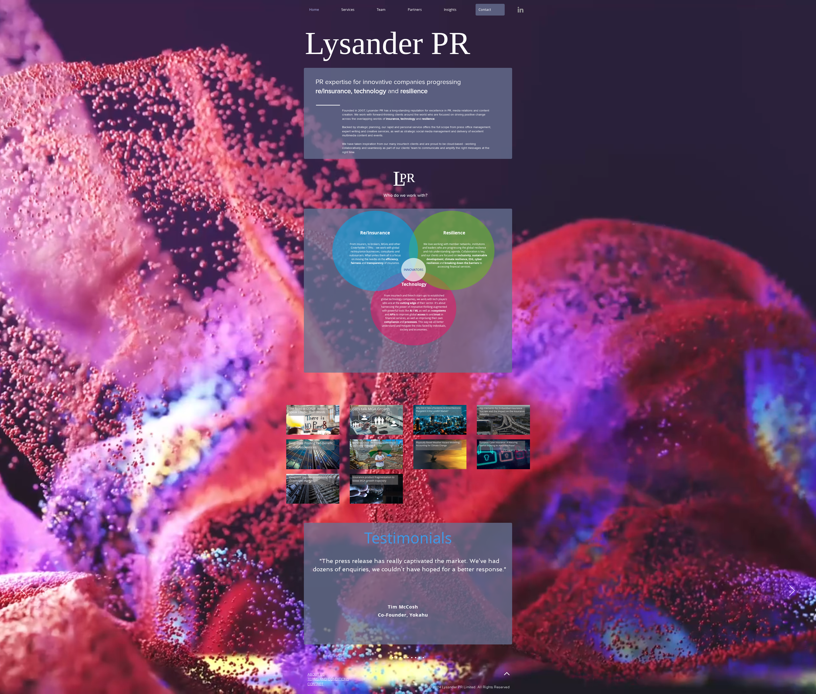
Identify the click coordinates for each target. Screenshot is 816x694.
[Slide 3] (404, 657)
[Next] (792, 590)
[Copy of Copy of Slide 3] (392, 657)
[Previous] (24, 590)
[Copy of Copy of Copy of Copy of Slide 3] (415, 657)
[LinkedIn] (520, 10)
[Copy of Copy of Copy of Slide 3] (396, 657)
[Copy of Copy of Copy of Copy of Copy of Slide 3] (419, 657)
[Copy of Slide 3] (408, 657)
